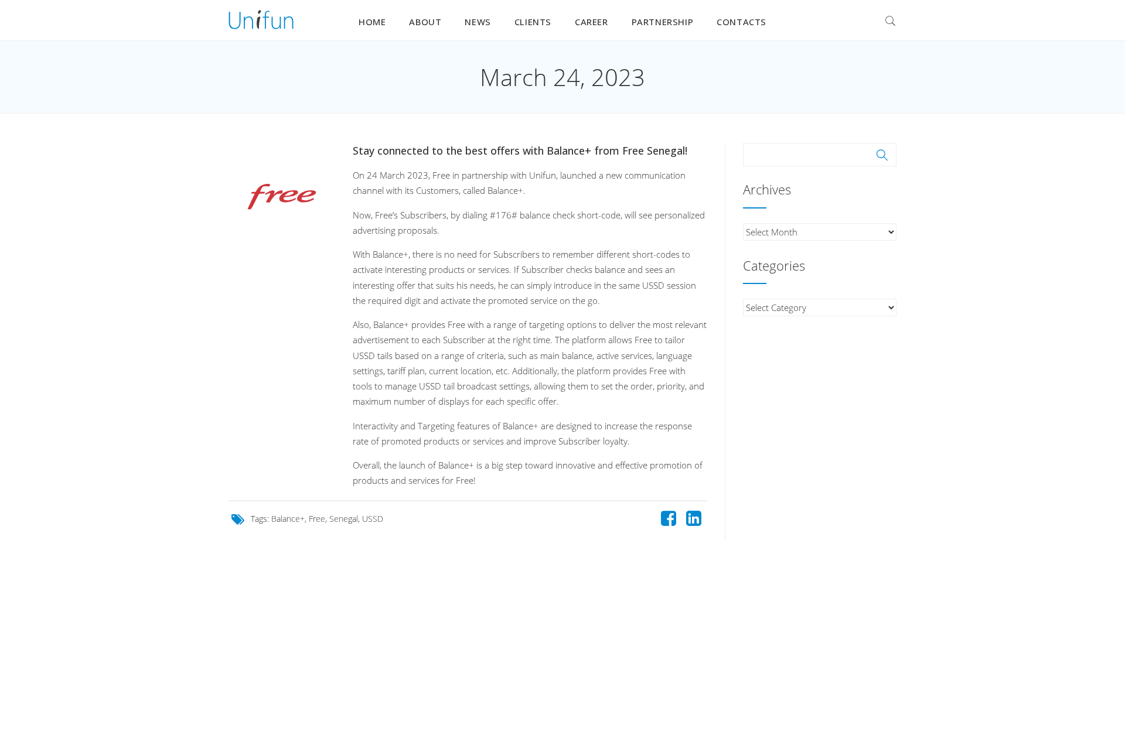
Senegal (343, 518)
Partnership (663, 22)
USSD (372, 518)
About (425, 22)
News (477, 22)
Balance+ (288, 518)
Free (317, 518)
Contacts (741, 22)
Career (591, 22)
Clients (532, 22)
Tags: (261, 518)
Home (372, 22)
